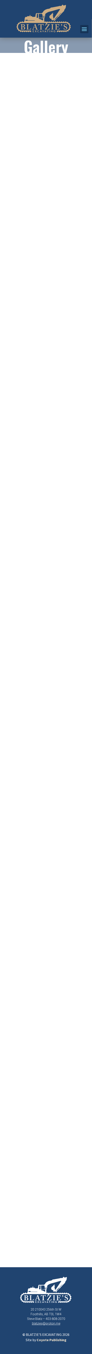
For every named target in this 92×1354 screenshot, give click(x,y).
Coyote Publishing (51, 1340)
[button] (84, 29)
